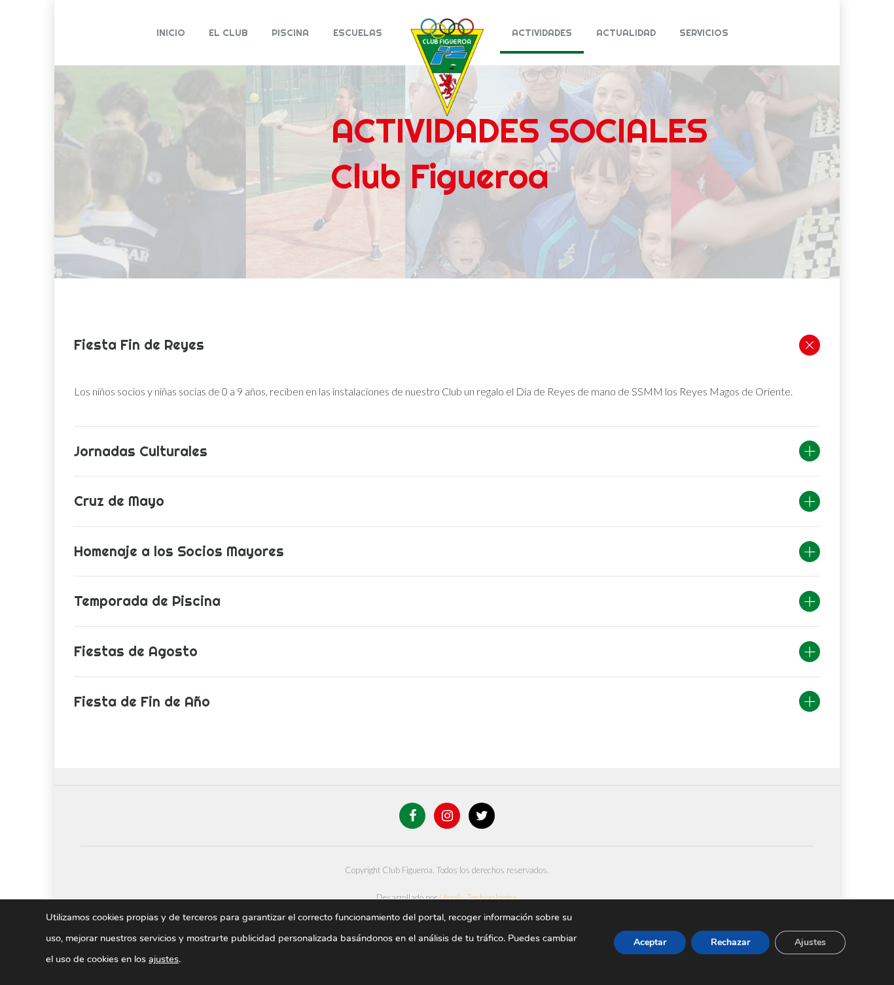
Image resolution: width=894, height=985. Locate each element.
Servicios (703, 33)
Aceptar (650, 942)
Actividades (542, 33)
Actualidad (626, 33)
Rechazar (730, 942)
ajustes (164, 958)
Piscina (290, 33)
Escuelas (357, 33)
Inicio (170, 33)
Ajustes (810, 942)
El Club (228, 33)
